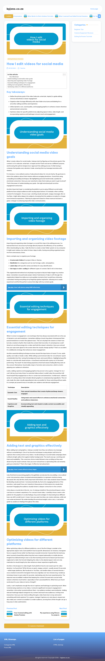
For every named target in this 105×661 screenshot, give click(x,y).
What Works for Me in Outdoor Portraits (25, 16)
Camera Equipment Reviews (83, 33)
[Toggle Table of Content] (63, 74)
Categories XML (9, 645)
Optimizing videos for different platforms (20, 87)
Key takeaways (14, 76)
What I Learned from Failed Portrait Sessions (57, 16)
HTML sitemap (58, 645)
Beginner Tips (78, 29)
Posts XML (7, 647)
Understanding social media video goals (20, 78)
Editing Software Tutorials (15, 59)
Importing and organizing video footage (20, 80)
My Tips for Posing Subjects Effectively (90, 16)
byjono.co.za (15, 8)
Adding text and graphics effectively (19, 85)
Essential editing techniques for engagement (21, 83)
